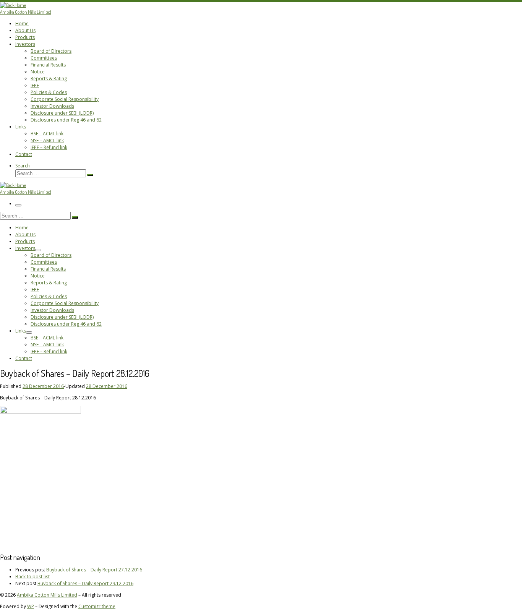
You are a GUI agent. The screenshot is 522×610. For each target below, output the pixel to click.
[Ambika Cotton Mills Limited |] (13, 5)
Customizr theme (96, 606)
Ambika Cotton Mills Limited (47, 595)
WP (30, 606)
